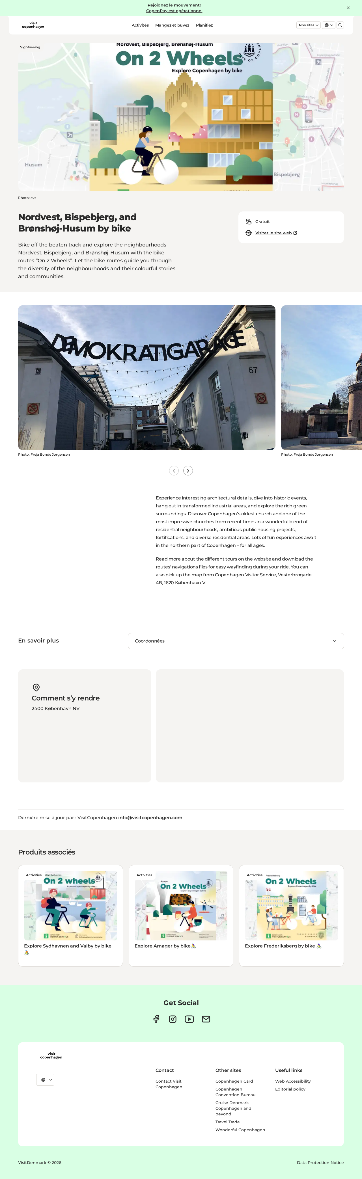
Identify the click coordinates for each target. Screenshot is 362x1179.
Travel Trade (228, 1121)
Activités (140, 25)
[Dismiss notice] (348, 7)
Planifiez (204, 25)
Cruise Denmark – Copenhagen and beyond (234, 1108)
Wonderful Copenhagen (240, 1129)
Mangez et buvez (172, 25)
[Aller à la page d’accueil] (33, 25)
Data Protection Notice (320, 1162)
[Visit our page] (173, 1019)
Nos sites (306, 25)
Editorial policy (290, 1089)
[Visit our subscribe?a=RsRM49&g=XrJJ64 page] (206, 1019)
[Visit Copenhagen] (51, 1055)
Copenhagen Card (234, 1081)
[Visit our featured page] (189, 1019)
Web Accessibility (293, 1081)
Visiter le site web (273, 232)
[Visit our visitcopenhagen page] (156, 1019)
